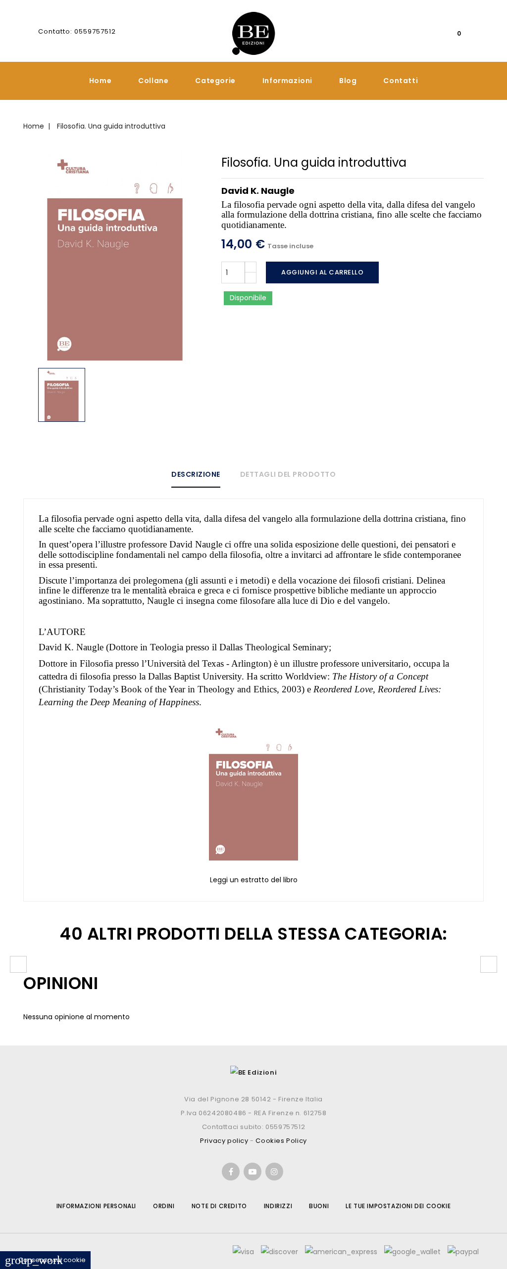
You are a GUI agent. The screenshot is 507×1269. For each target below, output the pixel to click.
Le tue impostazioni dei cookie (398, 1206)
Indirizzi (278, 1206)
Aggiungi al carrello (322, 272)
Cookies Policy (280, 1140)
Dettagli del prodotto (288, 474)
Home (100, 81)
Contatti (400, 81)
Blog (347, 81)
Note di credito (219, 1206)
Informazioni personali (96, 1206)
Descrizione (195, 474)
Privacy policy (224, 1140)
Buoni (319, 1206)
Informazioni (287, 81)
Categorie (215, 81)
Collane (153, 81)
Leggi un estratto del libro (254, 880)
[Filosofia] (253, 791)
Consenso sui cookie (45, 1260)
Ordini (164, 1206)
